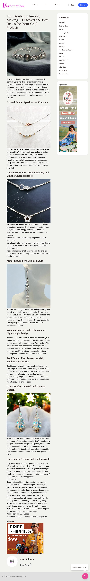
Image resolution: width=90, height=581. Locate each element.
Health (61, 40)
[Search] (65, 5)
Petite (61, 53)
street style (63, 70)
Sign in (73, 5)
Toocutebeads (15, 503)
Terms (24, 576)
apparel (62, 22)
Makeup (62, 46)
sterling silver (32, 315)
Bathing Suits (63, 26)
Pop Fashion (63, 60)
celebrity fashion (64, 33)
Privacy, (19, 576)
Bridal (61, 29)
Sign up (83, 5)
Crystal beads (12, 149)
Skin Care (62, 67)
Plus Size (62, 57)
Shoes (61, 64)
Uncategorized (41, 516)
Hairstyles (62, 36)
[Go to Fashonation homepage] (13, 5)
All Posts (25, 565)
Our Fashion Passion (66, 50)
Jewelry (62, 43)
